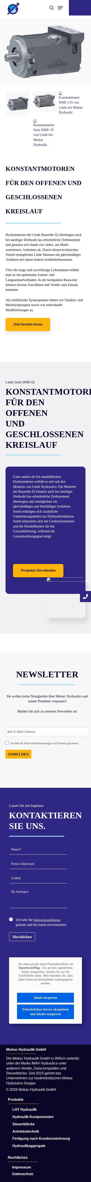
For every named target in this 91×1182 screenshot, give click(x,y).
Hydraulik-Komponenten (33, 1117)
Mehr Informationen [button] (45, 989)
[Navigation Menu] (60, 8)
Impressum (21, 1167)
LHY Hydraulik (24, 1109)
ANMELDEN (18, 754)
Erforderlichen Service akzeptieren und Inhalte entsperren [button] (45, 1012)
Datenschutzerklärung (47, 920)
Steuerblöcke (23, 1124)
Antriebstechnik (25, 1131)
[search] (51, 7)
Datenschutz (22, 1174)
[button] (28, 324)
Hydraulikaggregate (29, 1146)
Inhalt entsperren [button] (45, 997)
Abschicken (22, 937)
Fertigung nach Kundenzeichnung (41, 1138)
